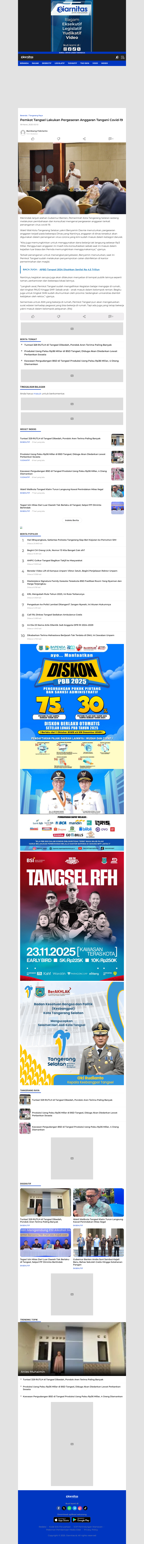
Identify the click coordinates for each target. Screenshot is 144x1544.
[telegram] (75, 1508)
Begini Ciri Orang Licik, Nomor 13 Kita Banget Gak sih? (56, 550)
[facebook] (59, 1508)
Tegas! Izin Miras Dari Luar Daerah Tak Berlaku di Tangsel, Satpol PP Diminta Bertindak (60, 506)
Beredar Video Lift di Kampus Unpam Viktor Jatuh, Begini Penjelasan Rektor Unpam (72, 570)
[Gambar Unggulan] (72, 178)
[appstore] (61, 1520)
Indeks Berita (72, 520)
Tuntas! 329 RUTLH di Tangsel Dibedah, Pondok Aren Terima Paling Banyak (68, 345)
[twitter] (64, 1508)
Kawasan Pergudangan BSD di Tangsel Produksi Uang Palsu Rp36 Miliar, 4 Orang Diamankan (71, 363)
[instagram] (80, 1508)
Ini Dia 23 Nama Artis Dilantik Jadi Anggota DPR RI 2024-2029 (60, 625)
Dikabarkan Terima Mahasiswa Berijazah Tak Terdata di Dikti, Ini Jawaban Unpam (70, 635)
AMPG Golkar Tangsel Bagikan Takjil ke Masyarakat (54, 560)
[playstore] (81, 1520)
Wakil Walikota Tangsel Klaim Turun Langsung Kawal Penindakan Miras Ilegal (61, 489)
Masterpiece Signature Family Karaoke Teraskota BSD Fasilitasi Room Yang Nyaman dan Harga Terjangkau (74, 582)
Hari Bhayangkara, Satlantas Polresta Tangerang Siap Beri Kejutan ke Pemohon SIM (71, 540)
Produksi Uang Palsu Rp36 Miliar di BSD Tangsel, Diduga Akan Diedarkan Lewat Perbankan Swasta (70, 353)
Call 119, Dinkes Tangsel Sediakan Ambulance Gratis (54, 614)
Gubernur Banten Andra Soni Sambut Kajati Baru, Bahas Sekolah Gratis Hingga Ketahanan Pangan (97, 1262)
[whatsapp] (69, 1508)
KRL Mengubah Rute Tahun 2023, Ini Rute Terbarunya (55, 594)
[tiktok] (85, 1508)
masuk (37, 393)
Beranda (23, 115)
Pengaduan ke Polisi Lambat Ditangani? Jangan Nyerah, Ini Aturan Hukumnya (69, 604)
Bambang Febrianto (37, 131)
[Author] (23, 132)
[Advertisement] (72, 87)
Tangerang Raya (36, 115)
